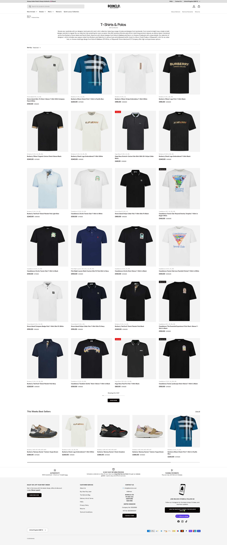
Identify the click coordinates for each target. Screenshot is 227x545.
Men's (50, 12)
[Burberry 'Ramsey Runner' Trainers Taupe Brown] (43, 431)
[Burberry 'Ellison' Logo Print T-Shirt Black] (179, 74)
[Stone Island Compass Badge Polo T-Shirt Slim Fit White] (47, 301)
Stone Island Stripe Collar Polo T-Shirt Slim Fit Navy (87, 326)
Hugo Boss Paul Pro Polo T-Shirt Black (127, 384)
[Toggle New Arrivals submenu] (36, 12)
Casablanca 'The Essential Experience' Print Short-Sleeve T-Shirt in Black (178, 327)
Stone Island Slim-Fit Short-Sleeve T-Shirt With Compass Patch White (46, 100)
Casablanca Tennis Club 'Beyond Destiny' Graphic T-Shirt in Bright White (178, 215)
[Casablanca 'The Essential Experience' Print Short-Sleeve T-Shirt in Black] (179, 301)
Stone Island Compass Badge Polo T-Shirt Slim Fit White (45, 326)
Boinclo (32, 538)
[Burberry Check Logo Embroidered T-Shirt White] (91, 131)
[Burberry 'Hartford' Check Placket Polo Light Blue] (47, 188)
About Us (83, 488)
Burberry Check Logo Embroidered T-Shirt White (87, 156)
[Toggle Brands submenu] (45, 12)
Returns (197, 12)
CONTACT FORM (129, 515)
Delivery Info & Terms (86, 498)
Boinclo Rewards (187, 12)
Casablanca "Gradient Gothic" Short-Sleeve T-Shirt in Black (90, 384)
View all (197, 411)
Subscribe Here (34, 495)
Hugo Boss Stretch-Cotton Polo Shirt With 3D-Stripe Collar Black (134, 157)
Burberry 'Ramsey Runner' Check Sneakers (111, 452)
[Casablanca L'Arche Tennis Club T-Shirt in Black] (47, 246)
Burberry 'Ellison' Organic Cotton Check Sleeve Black (44, 156)
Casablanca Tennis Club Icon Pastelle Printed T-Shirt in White (179, 271)
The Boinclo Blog (85, 495)
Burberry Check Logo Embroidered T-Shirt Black (174, 156)
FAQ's (171, 1)
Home (28, 17)
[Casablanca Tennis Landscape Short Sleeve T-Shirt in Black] (179, 358)
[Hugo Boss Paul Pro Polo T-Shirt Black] (135, 358)
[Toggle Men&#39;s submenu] (53, 12)
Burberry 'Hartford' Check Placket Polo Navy (41, 384)
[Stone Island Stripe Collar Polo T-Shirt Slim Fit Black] (135, 188)
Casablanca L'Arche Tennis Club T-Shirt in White (86, 214)
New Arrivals (31, 12)
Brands (41, 12)
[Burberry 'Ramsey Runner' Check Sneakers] (113, 431)
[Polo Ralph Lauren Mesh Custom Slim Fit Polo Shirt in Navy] (91, 246)
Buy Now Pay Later (86, 491)
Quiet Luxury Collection (71, 12)
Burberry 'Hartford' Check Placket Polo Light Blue (43, 214)
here (66, 475)
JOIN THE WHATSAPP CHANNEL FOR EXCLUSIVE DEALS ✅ (182, 510)
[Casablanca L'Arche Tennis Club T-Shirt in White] (91, 188)
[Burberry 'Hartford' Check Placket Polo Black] (135, 301)
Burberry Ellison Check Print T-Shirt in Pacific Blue (87, 99)
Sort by (29, 47)
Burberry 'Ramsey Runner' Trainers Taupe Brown (42, 452)
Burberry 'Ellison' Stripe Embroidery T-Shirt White (131, 99)
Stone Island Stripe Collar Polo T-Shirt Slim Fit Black (132, 214)
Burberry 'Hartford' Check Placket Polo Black (129, 326)
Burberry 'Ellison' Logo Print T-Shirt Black (172, 99)
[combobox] (55, 6)
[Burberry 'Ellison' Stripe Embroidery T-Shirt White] (135, 74)
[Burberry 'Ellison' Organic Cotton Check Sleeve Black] (47, 131)
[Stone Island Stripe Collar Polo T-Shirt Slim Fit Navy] (91, 301)
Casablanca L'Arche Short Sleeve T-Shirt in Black (131, 271)
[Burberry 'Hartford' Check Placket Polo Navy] (47, 358)
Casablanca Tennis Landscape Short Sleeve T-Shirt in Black (178, 384)
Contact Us (178, 1)
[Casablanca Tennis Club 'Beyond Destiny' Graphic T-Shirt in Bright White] (179, 188)
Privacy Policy (84, 505)
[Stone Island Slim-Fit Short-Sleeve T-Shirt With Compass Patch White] (47, 74)
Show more (113, 400)
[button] (199, 6)
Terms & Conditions (86, 512)
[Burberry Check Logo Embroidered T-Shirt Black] (179, 131)
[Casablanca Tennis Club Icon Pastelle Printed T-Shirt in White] (179, 246)
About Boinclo (175, 12)
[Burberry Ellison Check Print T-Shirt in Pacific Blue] (91, 74)
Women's (59, 12)
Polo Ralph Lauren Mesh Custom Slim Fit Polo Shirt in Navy (90, 271)
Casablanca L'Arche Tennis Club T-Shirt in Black (42, 271)
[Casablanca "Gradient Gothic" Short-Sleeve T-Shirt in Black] (91, 358)
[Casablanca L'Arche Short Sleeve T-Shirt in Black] (135, 246)
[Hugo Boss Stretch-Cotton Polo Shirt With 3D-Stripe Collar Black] (135, 131)
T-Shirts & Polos (35, 17)
